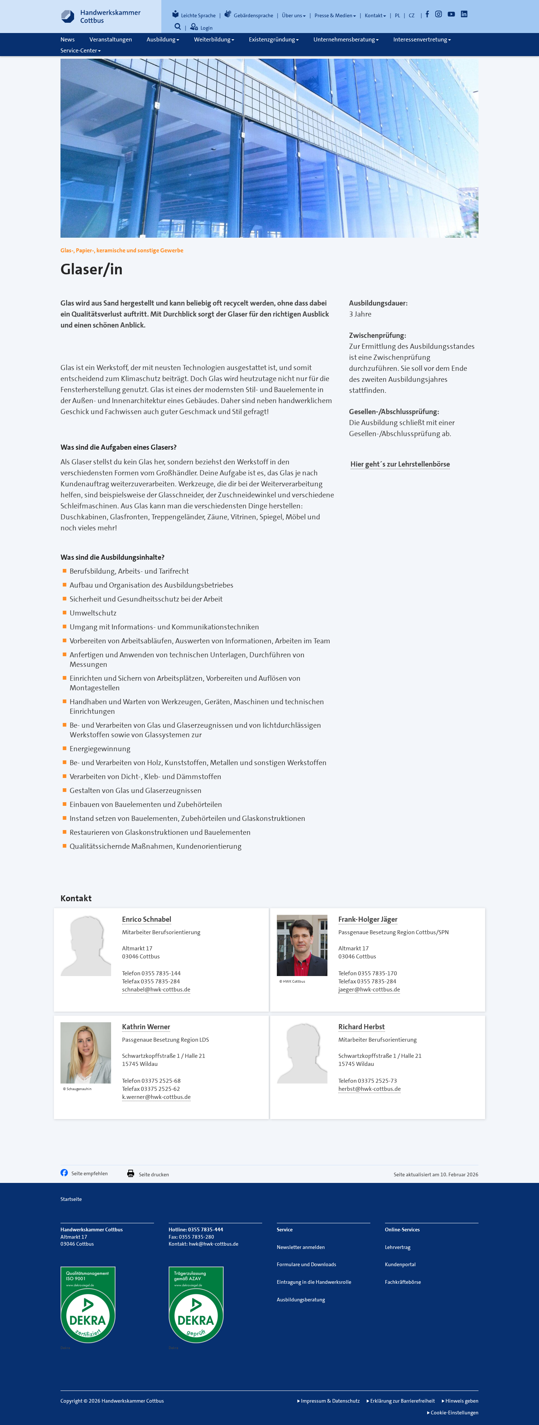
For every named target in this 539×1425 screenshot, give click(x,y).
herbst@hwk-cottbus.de (369, 1089)
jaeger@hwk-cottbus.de (369, 989)
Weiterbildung (212, 39)
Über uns (292, 15)
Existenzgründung (272, 39)
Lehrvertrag (397, 1247)
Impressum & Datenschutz (330, 1400)
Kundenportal (400, 1264)
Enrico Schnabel (146, 919)
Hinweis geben (461, 1400)
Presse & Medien (333, 15)
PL (397, 15)
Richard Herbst (361, 1026)
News (67, 39)
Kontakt (373, 15)
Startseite (71, 1199)
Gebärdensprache (253, 15)
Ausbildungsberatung (301, 1299)
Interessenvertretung (420, 39)
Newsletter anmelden (301, 1247)
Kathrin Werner (146, 1026)
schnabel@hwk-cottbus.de (156, 989)
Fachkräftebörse (403, 1282)
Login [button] (207, 28)
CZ (412, 15)
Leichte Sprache (198, 15)
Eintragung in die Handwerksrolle (314, 1282)
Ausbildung (161, 39)
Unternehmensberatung (344, 39)
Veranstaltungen (110, 39)
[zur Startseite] (100, 16)
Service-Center (78, 50)
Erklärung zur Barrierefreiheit (402, 1400)
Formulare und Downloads (306, 1264)
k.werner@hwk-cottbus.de (156, 1097)
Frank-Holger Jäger (367, 919)
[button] (66, 1174)
